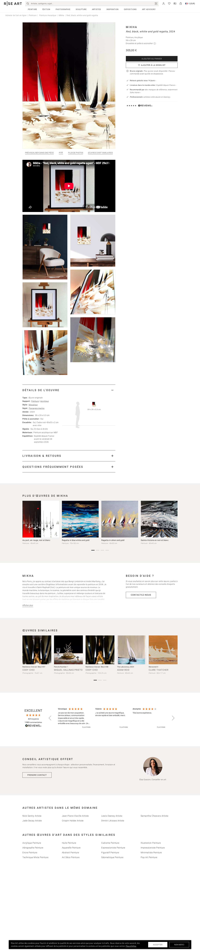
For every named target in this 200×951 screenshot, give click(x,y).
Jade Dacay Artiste (32, 820)
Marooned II (153, 667)
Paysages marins (36, 408)
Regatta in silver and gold (112, 540)
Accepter (157, 945)
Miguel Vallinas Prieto (68, 670)
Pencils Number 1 (61, 667)
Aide (61, 153)
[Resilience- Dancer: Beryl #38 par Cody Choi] (100, 649)
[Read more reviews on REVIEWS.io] (33, 726)
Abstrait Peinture (70, 852)
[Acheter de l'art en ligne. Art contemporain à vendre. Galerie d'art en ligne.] (13, 3)
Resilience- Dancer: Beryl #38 (97, 667)
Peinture (32, 9)
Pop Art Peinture (149, 857)
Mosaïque (33, 405)
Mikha (61, 15)
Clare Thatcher (158, 670)
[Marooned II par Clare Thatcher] (163, 649)
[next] (175, 520)
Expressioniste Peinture (113, 847)
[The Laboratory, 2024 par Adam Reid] (131, 649)
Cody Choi (28, 670)
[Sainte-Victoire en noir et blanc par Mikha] (159, 519)
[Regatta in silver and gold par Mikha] (119, 519)
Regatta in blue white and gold (75, 540)
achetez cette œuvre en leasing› (150, 97)
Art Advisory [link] (149, 9)
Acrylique (44, 401)
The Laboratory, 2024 (125, 667)
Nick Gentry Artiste (31, 816)
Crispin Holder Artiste (73, 820)
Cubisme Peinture (110, 843)
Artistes (96, 9)
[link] (156, 3)
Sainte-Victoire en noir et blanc (154, 540)
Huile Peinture (69, 843)
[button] (50, 718)
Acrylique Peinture (31, 843)
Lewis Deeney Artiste (111, 816)
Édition (46, 9)
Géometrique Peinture (112, 857)
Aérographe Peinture (32, 847)
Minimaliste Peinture (151, 852)
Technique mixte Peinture (35, 857)
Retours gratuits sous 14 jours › (143, 80)
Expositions (130, 9)
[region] (111, 718)
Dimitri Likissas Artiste (112, 820)
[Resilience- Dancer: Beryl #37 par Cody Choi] (36, 649)
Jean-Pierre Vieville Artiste (75, 816)
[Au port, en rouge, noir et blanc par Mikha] (40, 519)
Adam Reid (123, 670)
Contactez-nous (141, 595)
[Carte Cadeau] (175, 3)
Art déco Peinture (71, 857)
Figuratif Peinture (110, 852)
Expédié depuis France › (166, 85)
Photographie (63, 9)
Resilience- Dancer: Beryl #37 (33, 667)
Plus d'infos (131, 946)
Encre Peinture (29, 852)
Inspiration (112, 9)
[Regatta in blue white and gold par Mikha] (80, 519)
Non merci (179, 945)
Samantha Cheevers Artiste (154, 816)
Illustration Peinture (151, 843)
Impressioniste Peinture (153, 847)
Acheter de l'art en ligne (16, 15)
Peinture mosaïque (47, 15)
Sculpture (81, 9)
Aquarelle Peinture (71, 847)
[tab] (68, 390)
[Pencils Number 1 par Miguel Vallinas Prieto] (68, 649)
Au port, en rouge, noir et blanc (36, 540)
